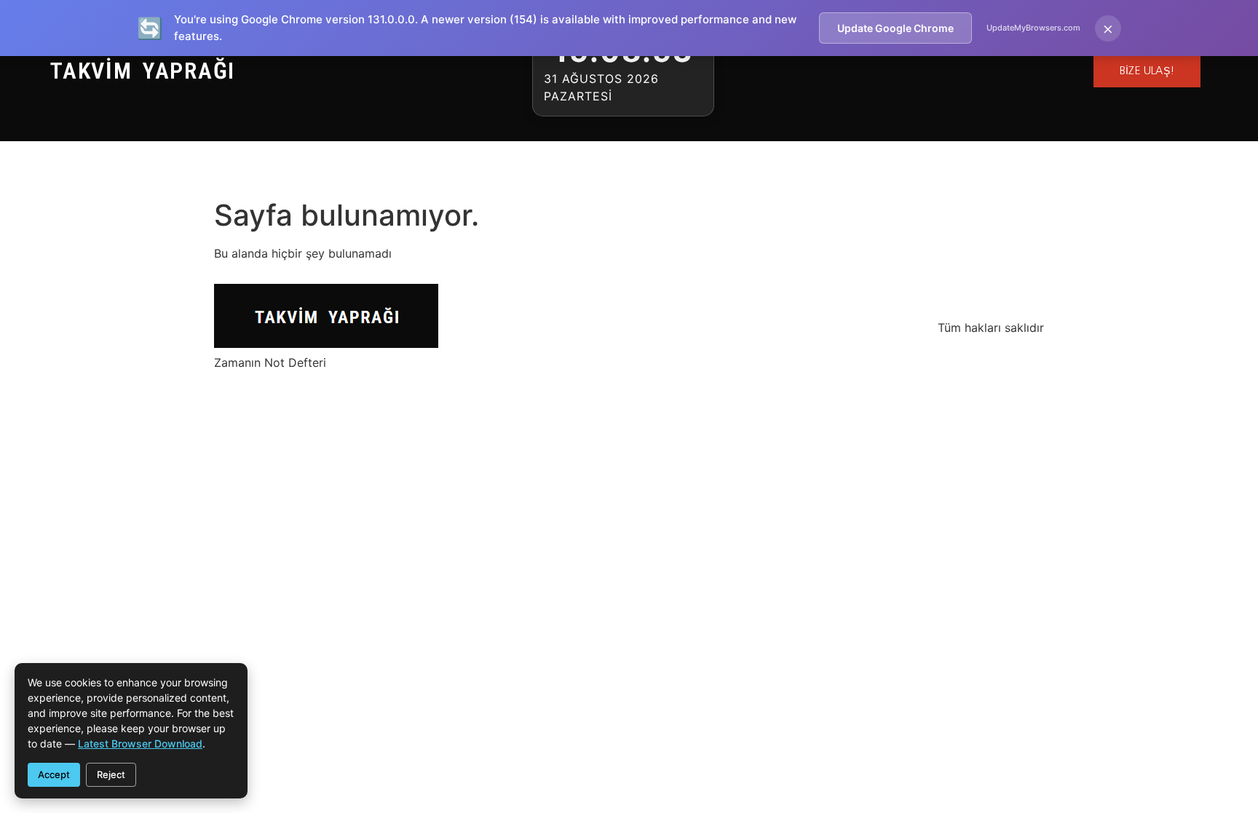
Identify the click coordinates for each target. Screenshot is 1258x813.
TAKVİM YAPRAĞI (142, 70)
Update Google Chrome (895, 28)
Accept (54, 774)
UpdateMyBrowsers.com (1033, 28)
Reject (111, 774)
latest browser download (140, 743)
